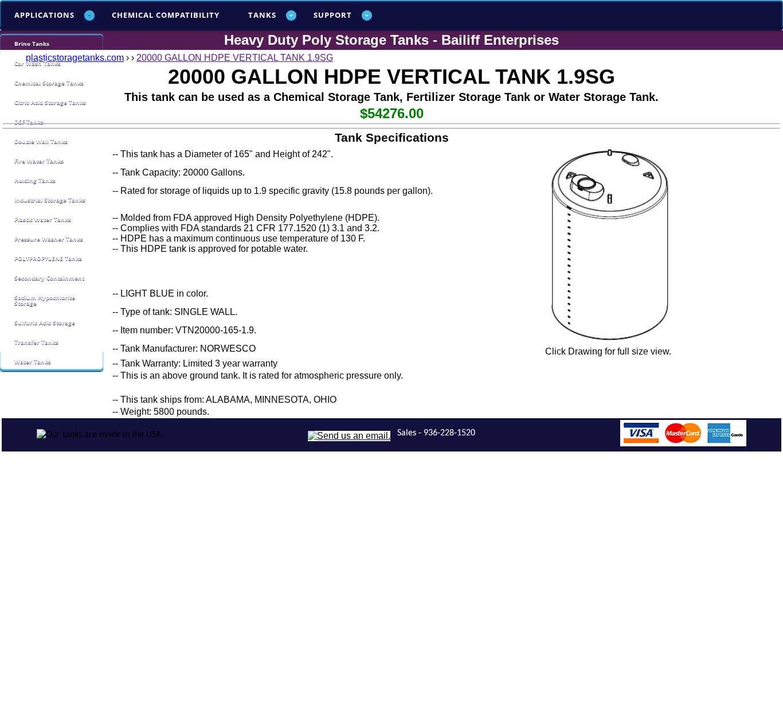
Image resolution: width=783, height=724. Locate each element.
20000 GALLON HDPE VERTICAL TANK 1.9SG (234, 58)
